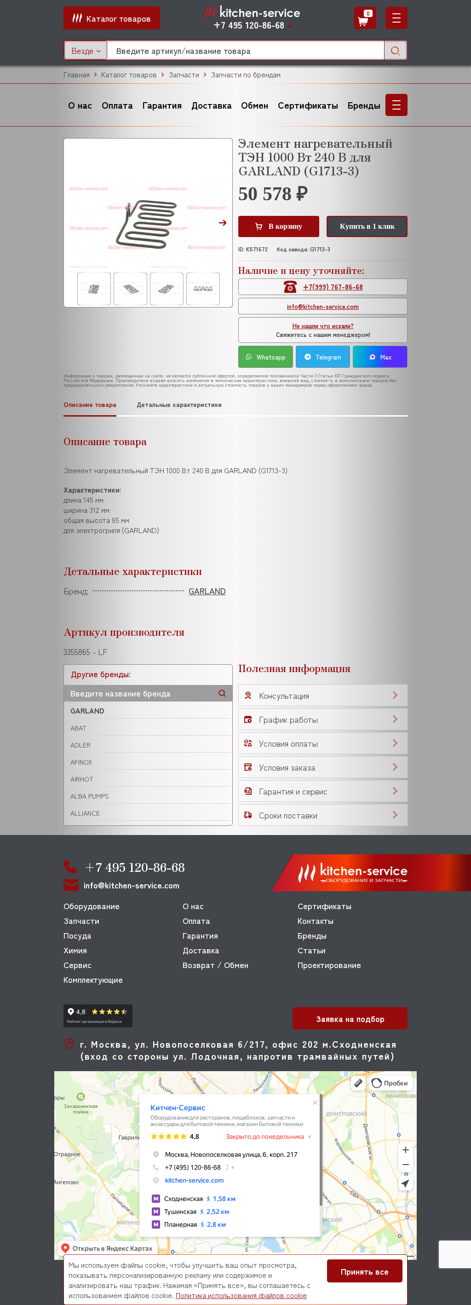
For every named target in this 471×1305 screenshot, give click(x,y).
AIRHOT (81, 778)
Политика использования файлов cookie (241, 1294)
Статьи (312, 950)
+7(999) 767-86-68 (333, 286)
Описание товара (89, 404)
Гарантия (162, 104)
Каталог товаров (129, 74)
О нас (80, 104)
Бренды (364, 104)
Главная (76, 74)
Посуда (77, 935)
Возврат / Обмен (215, 964)
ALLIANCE (85, 813)
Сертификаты (308, 104)
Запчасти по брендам (246, 74)
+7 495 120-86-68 (248, 25)
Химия (75, 950)
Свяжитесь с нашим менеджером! (323, 330)
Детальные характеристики (179, 404)
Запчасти (183, 74)
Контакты (315, 920)
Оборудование (91, 905)
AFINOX (81, 761)
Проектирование (329, 964)
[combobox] (85, 50)
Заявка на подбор (350, 1018)
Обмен (254, 104)
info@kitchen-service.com (323, 306)
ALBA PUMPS (89, 795)
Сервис (77, 964)
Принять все (365, 1271)
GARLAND (87, 710)
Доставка (211, 104)
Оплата (117, 104)
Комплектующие (93, 979)
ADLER (80, 744)
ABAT (78, 727)
